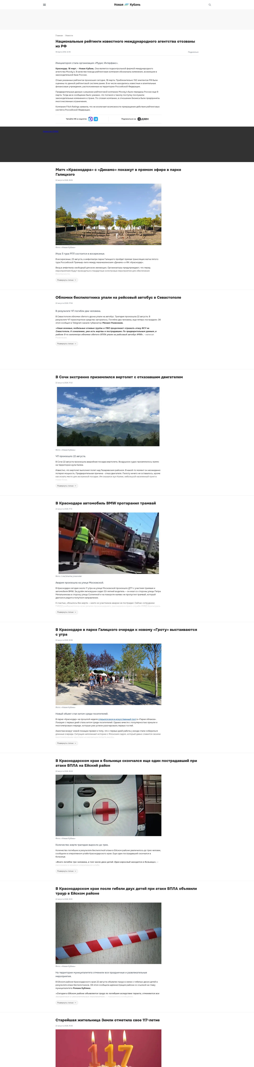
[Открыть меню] (44, 4)
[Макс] (90, 119)
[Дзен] (143, 119)
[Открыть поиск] (209, 4)
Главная (59, 35)
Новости (69, 35)
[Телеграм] (96, 119)
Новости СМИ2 (50, 131)
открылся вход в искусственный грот (117, 719)
